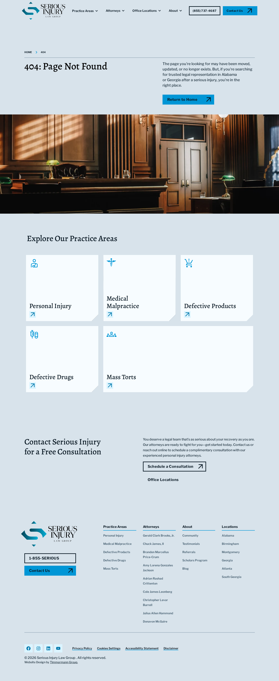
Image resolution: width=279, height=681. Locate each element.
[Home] (49, 534)
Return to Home (182, 99)
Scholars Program (194, 560)
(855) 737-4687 (204, 10)
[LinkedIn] (48, 648)
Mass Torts (110, 568)
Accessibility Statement (142, 648)
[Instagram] (38, 648)
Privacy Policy (82, 648)
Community (190, 535)
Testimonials (191, 543)
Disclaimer (171, 648)
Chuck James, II (153, 543)
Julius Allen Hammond (158, 613)
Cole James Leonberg (157, 591)
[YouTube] (58, 648)
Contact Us (235, 10)
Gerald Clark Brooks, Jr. (158, 535)
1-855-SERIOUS (44, 558)
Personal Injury (113, 535)
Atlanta (227, 568)
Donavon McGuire (155, 621)
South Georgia (231, 577)
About (173, 11)
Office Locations (144, 11)
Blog (185, 568)
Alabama (228, 535)
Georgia (227, 560)
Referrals (188, 552)
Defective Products (116, 552)
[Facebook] (28, 648)
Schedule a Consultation (171, 466)
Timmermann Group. (64, 662)
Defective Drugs (114, 560)
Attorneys (113, 11)
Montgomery (231, 552)
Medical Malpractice (117, 543)
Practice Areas (83, 11)
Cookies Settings (108, 648)
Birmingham (230, 543)
